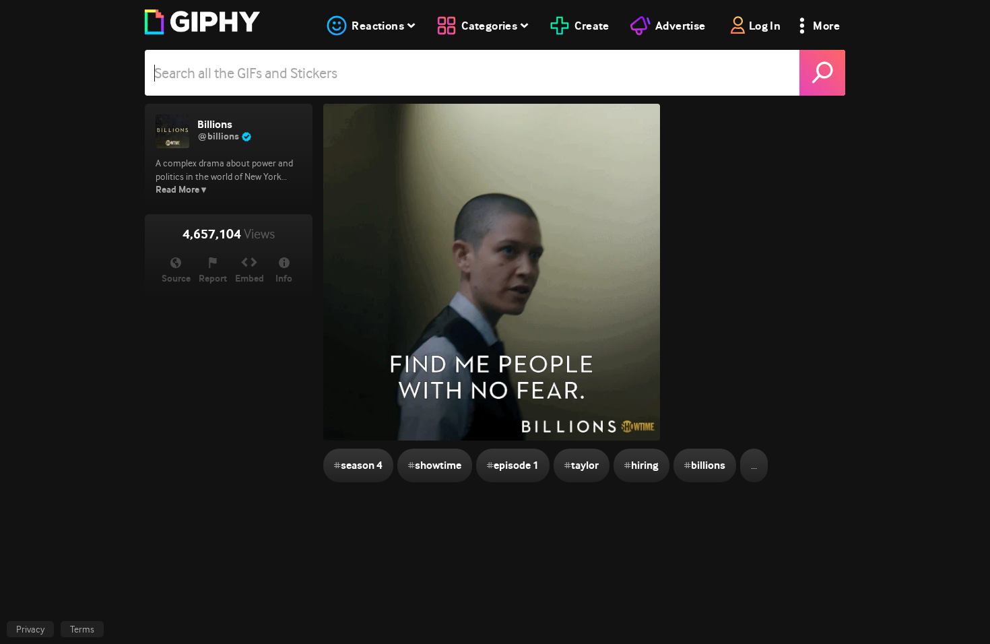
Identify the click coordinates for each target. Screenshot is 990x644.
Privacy (30, 629)
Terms (82, 629)
